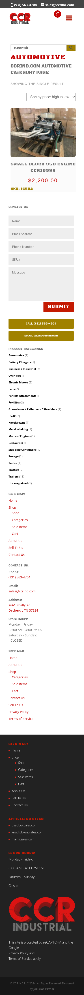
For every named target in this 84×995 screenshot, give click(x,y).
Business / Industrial (22, 369)
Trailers (14, 476)
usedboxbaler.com (24, 825)
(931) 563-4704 (19, 577)
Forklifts (14, 402)
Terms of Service (21, 719)
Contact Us (17, 554)
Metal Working (18, 429)
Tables (13, 463)
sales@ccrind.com (22, 591)
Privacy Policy (18, 712)
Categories (20, 520)
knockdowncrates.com (27, 832)
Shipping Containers (22, 450)
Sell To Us (16, 547)
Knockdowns (17, 422)
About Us (15, 540)
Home (13, 500)
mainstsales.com (23, 839)
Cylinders (15, 376)
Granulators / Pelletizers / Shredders (33, 409)
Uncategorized (18, 483)
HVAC (12, 416)
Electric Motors (18, 382)
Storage (14, 456)
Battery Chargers (20, 362)
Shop (12, 507)
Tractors (14, 470)
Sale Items (19, 527)
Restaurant (16, 443)
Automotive (16, 355)
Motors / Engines (20, 436)
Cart (15, 533)
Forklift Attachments (22, 396)
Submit (58, 307)
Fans (12, 389)
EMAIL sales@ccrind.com (41, 335)
